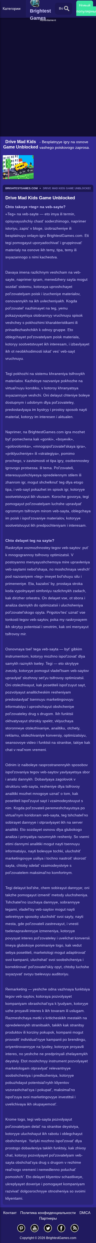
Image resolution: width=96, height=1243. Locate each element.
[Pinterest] (21, 1228)
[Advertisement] (48, 29)
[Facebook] (61, 1228)
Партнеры (48, 1218)
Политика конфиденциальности (48, 1213)
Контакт (10, 1213)
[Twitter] (48, 1228)
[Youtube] (34, 1228)
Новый (84, 5)
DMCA (84, 1213)
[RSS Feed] (74, 1228)
